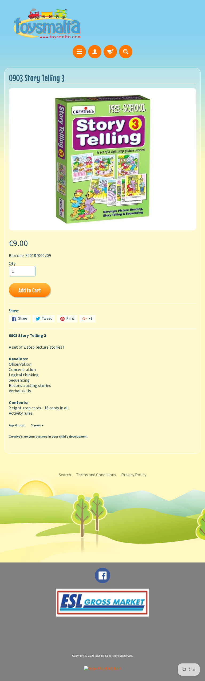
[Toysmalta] (47, 23)
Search (65, 474)
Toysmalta (101, 656)
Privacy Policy (133, 474)
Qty (12, 263)
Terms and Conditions (96, 474)
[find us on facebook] (102, 580)
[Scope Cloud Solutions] (102, 668)
